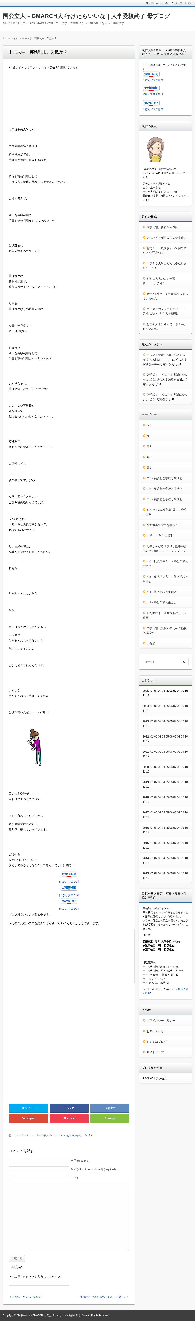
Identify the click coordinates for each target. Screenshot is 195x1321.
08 (178, 721)
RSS (189, 3)
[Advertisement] (69, 100)
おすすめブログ (157, 1041)
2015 (146, 842)
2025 (146, 690)
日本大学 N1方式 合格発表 (27, 1296)
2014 (146, 858)
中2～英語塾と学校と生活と (164, 488)
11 (144, 710)
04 (163, 706)
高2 (149, 457)
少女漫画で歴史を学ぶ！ (162, 525)
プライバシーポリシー (161, 1020)
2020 (146, 767)
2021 (146, 751)
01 (151, 706)
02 (155, 690)
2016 (146, 827)
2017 (146, 812)
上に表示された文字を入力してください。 (36, 1276)
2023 (146, 721)
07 (174, 706)
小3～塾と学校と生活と (162, 602)
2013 (146, 873)
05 (167, 706)
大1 (149, 425)
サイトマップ (175, 3)
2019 (146, 782)
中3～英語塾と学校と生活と (164, 478)
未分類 (151, 643)
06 (171, 736)
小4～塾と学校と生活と (162, 591)
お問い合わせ (156, 3)
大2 (149, 436)
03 (159, 706)
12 (147, 710)
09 (182, 706)
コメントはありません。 (70, 1135)
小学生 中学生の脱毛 (160, 535)
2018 (146, 797)
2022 (146, 736)
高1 (149, 467)
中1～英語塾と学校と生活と (164, 499)
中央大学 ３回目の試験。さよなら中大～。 (103, 1296)
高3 (90, 1135)
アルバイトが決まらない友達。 (167, 237)
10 (186, 706)
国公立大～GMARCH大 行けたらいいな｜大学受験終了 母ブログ (86, 16)
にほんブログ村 (69, 881)
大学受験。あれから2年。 (163, 227)
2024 (146, 706)
